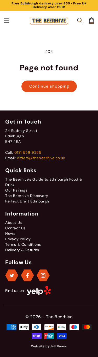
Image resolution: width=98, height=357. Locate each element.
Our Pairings (16, 190)
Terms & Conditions (23, 244)
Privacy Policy (18, 239)
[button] (6, 20)
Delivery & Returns (22, 250)
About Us (13, 222)
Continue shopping (49, 86)
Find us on (14, 290)
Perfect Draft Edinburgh (27, 201)
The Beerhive (59, 316)
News (10, 233)
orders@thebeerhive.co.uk (41, 158)
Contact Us (15, 228)
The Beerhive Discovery (26, 195)
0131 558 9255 (28, 152)
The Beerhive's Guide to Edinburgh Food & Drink (43, 182)
